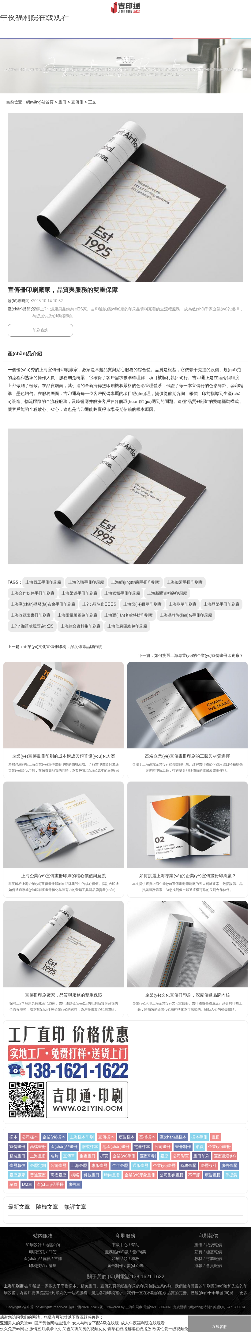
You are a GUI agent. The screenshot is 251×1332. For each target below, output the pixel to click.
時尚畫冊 (112, 1175)
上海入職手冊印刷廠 (86, 582)
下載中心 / (121, 1245)
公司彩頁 (181, 1156)
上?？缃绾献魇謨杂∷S (32, 626)
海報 (198, 1266)
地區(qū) (52, 1245)
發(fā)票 (139, 1252)
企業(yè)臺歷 (164, 1166)
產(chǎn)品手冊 (50, 1184)
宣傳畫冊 (17, 1147)
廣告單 (74, 1184)
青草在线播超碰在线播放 (129, 1329)
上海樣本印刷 (82, 1137)
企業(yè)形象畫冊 (140, 1175)
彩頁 (200, 1147)
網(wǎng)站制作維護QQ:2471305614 (217, 1307)
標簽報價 (214, 1252)
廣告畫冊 (213, 1175)
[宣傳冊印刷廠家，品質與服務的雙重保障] (63, 944)
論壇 (53, 1266)
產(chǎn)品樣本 (173, 1137)
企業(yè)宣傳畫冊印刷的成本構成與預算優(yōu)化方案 (63, 756)
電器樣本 (142, 1147)
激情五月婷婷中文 (45, 1329)
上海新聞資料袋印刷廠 (167, 593)
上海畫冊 (38, 1156)
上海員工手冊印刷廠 (43, 582)
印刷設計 (34, 1245)
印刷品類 (120, 1259)
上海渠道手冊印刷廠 (79, 593)
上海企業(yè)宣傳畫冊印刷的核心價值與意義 (63, 875)
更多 (243, 1293)
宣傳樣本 (106, 1137)
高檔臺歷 (58, 1175)
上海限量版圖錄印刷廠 (77, 615)
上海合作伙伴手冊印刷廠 (32, 593)
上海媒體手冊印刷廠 (122, 593)
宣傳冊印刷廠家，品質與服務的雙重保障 (63, 995)
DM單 (27, 1184)
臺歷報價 (17, 1166)
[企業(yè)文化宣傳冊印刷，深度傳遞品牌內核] (187, 944)
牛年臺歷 (120, 1166)
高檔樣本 (147, 1137)
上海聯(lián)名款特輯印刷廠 (128, 615)
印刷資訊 (37, 1252)
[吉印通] (125, 8)
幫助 (135, 1245)
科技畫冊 (91, 1175)
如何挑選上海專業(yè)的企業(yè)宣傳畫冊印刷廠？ (187, 875)
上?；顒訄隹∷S (99, 604)
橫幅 (75, 1175)
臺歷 (164, 1156)
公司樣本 (30, 1137)
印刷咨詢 (40, 330)
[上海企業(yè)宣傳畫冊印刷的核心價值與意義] (63, 825)
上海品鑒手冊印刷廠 (221, 604)
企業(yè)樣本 (54, 1137)
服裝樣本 (90, 1147)
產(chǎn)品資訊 (37, 1259)
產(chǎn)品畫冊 (64, 1147)
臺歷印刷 (148, 1156)
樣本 (13, 1137)
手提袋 (231, 1175)
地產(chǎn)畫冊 (116, 1147)
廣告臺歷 (229, 1166)
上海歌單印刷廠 (183, 604)
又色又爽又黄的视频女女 (84, 1329)
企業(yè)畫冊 (219, 1147)
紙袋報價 (214, 1245)
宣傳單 (69, 1156)
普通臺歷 (38, 1175)
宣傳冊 (77, 102)
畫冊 (62, 102)
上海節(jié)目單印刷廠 (142, 604)
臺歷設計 (209, 1166)
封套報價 (214, 1259)
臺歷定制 (38, 1166)
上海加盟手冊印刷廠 (185, 582)
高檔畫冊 (38, 1147)
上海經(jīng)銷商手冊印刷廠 (135, 582)
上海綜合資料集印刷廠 (80, 626)
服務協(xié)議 (117, 1252)
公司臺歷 (58, 1166)
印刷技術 (37, 1266)
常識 (58, 1259)
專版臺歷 (99, 1166)
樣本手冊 (199, 1137)
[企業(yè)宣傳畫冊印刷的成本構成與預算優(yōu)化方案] (63, 705)
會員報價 (214, 1266)
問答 (53, 1252)
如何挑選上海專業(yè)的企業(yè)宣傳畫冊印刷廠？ (198, 655)
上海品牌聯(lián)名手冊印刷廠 (186, 615)
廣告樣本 (127, 1137)
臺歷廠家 (17, 1175)
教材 (198, 1259)
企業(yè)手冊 (124, 1156)
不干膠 (194, 1175)
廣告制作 (115, 1266)
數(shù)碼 (135, 1266)
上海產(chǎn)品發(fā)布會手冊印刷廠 (43, 604)
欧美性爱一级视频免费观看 (176, 1329)
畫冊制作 (183, 1147)
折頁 (104, 1156)
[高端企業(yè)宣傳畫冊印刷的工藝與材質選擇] (187, 705)
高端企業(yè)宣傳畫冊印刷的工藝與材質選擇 (187, 756)
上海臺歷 (79, 1166)
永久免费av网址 (14, 1329)
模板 (135, 1259)
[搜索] (246, 7)
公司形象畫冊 (172, 1175)
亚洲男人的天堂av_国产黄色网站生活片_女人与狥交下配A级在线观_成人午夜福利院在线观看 (82, 1323)
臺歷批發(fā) (225, 1156)
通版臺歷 (140, 1166)
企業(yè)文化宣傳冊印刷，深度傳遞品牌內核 (63, 647)
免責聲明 (180, 1307)
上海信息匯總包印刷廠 (127, 626)
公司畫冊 (162, 1147)
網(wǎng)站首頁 (40, 102)
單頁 (13, 1184)
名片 (54, 1156)
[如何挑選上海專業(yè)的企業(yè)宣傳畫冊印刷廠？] (187, 825)
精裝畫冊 (17, 1156)
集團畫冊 (88, 1156)
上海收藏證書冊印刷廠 (31, 615)
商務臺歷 (188, 1166)
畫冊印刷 (201, 1156)
